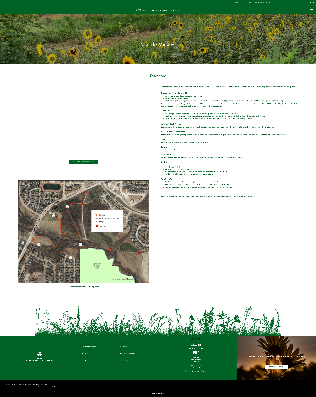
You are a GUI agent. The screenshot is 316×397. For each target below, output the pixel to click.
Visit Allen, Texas (206, 197)
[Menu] (312, 10)
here (169, 174)
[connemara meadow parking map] (83, 231)
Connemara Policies (38, 384)
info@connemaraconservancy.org (47, 386)
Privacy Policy (47, 384)
